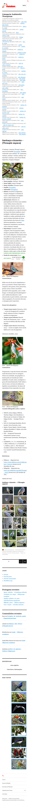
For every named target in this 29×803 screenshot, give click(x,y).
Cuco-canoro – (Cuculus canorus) (13, 604)
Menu (24, 5)
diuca (17, 32)
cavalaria (4, 61)
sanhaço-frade (5, 35)
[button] (28, 1)
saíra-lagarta (23, 92)
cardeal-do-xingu (21, 52)
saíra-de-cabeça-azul (8, 125)
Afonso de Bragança (9, 549)
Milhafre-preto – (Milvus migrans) (14, 602)
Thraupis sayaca (15, 552)
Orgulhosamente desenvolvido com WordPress (13, 800)
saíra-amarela (22, 134)
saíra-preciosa (22, 132)
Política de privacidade (14, 798)
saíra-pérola (22, 78)
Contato (4, 794)
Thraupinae (14, 189)
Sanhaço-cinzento (6, 552)
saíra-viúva (24, 21)
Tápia (22, 220)
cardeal (20, 45)
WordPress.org (8, 580)
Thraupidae (17, 151)
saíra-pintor (21, 85)
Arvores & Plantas (7, 787)
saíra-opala (22, 80)
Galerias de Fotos (7, 790)
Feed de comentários (10, 578)
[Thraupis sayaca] (14, 170)
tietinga (21, 37)
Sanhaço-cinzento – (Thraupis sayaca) (12, 141)
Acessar (6, 574)
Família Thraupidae (7, 551)
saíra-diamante (21, 77)
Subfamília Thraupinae (17, 551)
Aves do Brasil (6, 783)
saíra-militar (5, 88)
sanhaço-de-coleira (7, 40)
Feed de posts (8, 576)
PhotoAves (4, 798)
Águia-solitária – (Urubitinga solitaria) (15, 592)
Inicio (3, 779)
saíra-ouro (20, 66)
